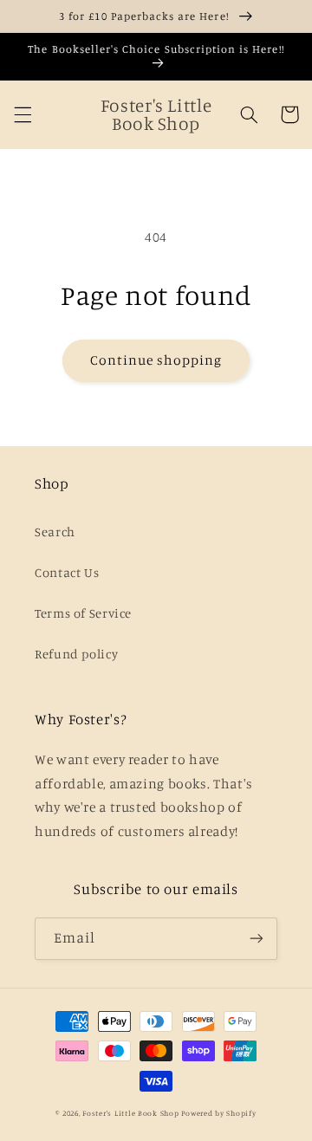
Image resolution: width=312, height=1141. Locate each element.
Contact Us (67, 572)
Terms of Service (83, 613)
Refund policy (76, 653)
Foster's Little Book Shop (130, 1113)
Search (55, 531)
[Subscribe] (256, 938)
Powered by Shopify (218, 1113)
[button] (22, 114)
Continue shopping (156, 360)
